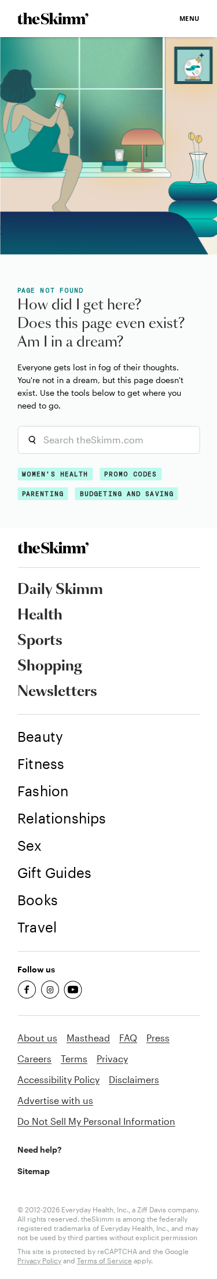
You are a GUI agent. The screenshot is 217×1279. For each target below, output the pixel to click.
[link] (53, 18)
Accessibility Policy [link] (58, 1079)
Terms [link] (74, 1058)
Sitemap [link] (33, 1171)
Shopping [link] (49, 666)
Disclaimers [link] (134, 1079)
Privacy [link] (112, 1058)
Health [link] (39, 615)
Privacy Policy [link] (39, 1260)
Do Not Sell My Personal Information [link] (96, 1121)
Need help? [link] (39, 1149)
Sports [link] (39, 641)
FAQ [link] (128, 1037)
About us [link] (37, 1037)
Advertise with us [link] (55, 1100)
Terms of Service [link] (104, 1260)
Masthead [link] (88, 1037)
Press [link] (158, 1037)
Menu (189, 18)
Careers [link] (34, 1058)
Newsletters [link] (57, 692)
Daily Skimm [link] (60, 590)
